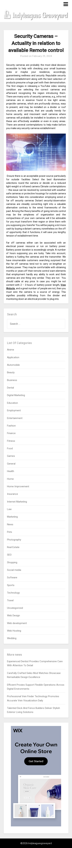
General (11, 463)
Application (13, 357)
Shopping (12, 562)
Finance (11, 433)
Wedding (11, 638)
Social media (14, 569)
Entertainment (14, 418)
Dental (10, 387)
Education (12, 402)
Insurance (12, 493)
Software (12, 577)
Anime (10, 349)
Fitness (11, 440)
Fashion (11, 425)
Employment (14, 410)
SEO (9, 554)
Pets (9, 531)
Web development (17, 623)
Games (11, 455)
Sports (10, 585)
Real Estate (13, 547)
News (10, 524)
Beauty (11, 372)
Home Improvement (18, 486)
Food (10, 448)
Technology (13, 592)
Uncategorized (15, 607)
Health (10, 471)
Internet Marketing (17, 501)
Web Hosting (14, 630)
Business (12, 380)
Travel (10, 600)
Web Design (13, 615)
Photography (14, 539)
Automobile (13, 364)
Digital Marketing (16, 395)
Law (9, 509)
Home (10, 478)
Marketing (12, 516)
